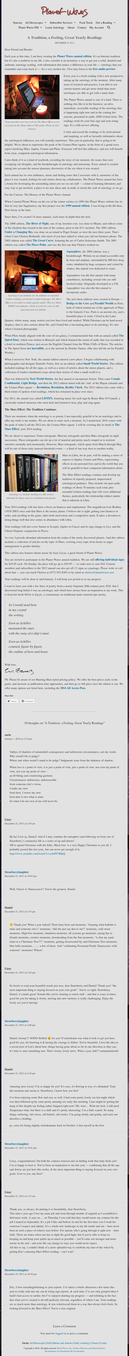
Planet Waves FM (29, 27)
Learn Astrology (54, 27)
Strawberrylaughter (17, 872)
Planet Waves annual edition (74, 56)
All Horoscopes (34, 22)
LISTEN (47, 398)
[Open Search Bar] (108, 27)
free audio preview (104, 69)
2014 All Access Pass (72, 688)
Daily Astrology (82, 1343)
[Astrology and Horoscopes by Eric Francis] (64, 11)
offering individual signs (109, 559)
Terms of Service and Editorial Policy (89, 1348)
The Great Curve (43, 240)
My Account (97, 27)
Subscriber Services (61, 22)
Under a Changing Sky (18, 232)
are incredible (35, 348)
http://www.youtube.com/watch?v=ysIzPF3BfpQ (37, 853)
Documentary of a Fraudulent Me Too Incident (64, 1351)
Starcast (17, 22)
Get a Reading (104, 22)
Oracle (95, 1343)
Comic (103, 1343)
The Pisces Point (36, 245)
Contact (82, 27)
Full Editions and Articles (59, 1343)
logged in (60, 1333)
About (70, 27)
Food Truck (86, 22)
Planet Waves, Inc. (64, 1348)
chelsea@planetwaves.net (99, 572)
